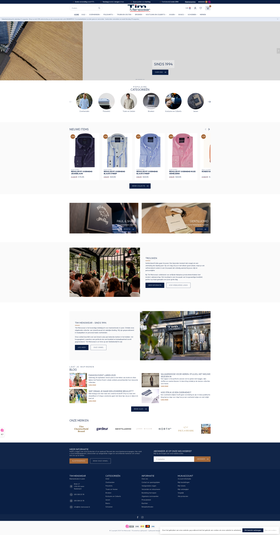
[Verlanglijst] (201, 8)
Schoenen (192, 15)
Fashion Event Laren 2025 (102, 375)
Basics (181, 15)
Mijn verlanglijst (183, 489)
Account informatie (184, 479)
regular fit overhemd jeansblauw (81, 173)
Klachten (145, 503)
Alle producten (183, 496)
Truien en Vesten (124, 15)
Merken (203, 15)
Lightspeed (143, 531)
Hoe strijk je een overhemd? (176, 392)
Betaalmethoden (147, 507)
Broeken (138, 15)
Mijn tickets (182, 486)
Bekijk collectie (138, 186)
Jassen (172, 15)
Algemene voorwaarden (150, 496)
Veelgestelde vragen (149, 486)
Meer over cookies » (270, 530)
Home (76, 15)
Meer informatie (154, 285)
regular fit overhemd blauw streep (114, 173)
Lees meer (82, 347)
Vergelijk (181, 493)
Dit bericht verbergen (253, 530)
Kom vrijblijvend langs (178, 285)
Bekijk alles (138, 409)
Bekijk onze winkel (100, 461)
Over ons (145, 479)
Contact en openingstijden (151, 482)
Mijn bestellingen (184, 482)
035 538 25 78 (79, 494)
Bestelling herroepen (149, 493)
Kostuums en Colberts (155, 15)
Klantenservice (190, 2)
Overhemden (94, 15)
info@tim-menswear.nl (82, 507)
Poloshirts (108, 15)
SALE (83, 15)
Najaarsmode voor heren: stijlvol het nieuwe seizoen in (185, 375)
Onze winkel (98, 347)
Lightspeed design (154, 531)
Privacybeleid (146, 500)
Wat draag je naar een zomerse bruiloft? (111, 391)
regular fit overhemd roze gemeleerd (182, 173)
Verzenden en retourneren (151, 489)
